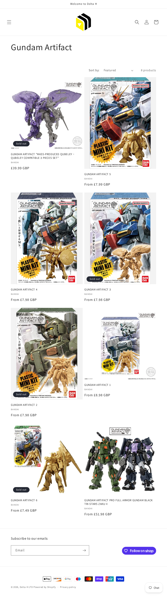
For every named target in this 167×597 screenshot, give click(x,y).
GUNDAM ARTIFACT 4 (24, 289)
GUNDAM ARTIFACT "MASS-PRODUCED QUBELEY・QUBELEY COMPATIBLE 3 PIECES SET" (43, 156)
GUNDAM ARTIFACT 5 (97, 174)
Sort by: (94, 70)
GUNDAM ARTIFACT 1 (97, 385)
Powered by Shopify (44, 587)
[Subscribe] (84, 550)
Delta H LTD (26, 587)
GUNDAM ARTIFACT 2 (24, 405)
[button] (9, 22)
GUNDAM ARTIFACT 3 (97, 289)
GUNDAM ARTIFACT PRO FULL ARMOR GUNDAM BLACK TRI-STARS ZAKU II (118, 502)
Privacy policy (68, 587)
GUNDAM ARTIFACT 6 (24, 500)
